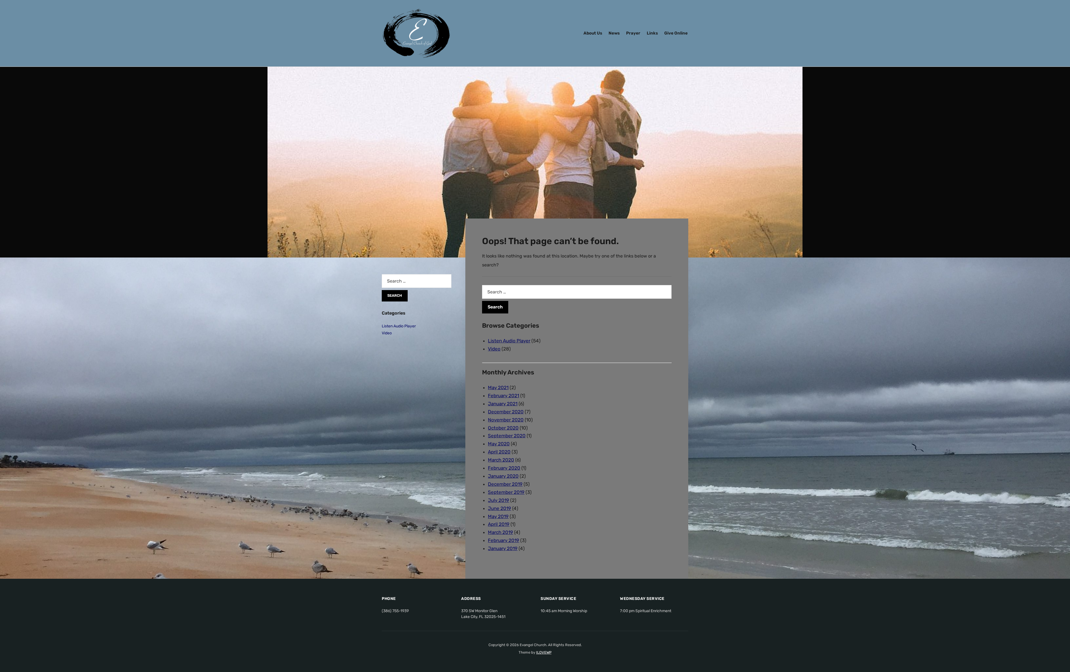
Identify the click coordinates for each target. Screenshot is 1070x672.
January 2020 (503, 476)
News (614, 33)
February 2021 (503, 395)
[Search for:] (577, 292)
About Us (592, 33)
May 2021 (498, 387)
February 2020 (504, 468)
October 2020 (503, 428)
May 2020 (499, 444)
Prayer (633, 33)
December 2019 (505, 484)
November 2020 (506, 420)
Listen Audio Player (509, 341)
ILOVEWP (543, 652)
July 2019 (498, 500)
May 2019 (498, 516)
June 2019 (499, 508)
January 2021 (502, 403)
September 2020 (507, 435)
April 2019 (498, 524)
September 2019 (506, 492)
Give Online (676, 33)
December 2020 (506, 412)
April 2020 (499, 452)
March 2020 (501, 460)
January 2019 (502, 548)
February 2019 (503, 540)
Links (652, 33)
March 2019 (500, 532)
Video (494, 349)
